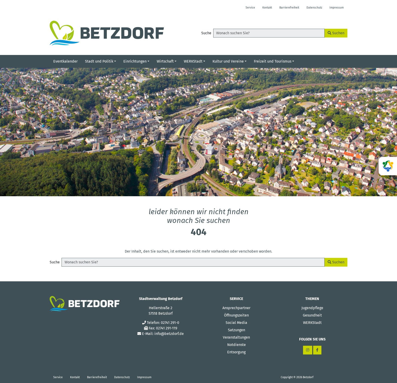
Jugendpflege (312, 308)
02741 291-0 (170, 322)
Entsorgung (236, 352)
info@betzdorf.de (169, 333)
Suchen (337, 33)
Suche (206, 33)
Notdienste (236, 345)
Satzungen (236, 330)
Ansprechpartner (236, 308)
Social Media (236, 322)
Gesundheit (312, 315)
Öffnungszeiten (236, 315)
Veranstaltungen (236, 337)
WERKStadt (312, 322)
